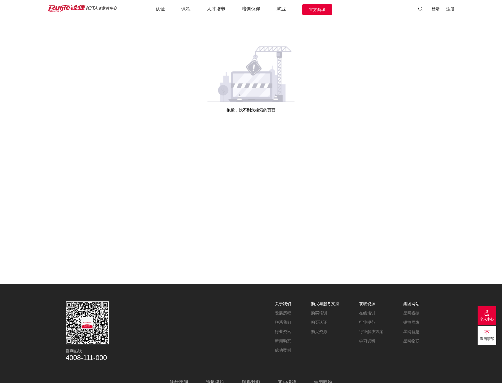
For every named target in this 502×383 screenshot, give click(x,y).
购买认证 (319, 322)
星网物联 (411, 341)
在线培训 (367, 313)
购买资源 (319, 331)
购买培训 (319, 313)
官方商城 (317, 9)
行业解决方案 (371, 331)
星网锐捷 (411, 313)
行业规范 (367, 322)
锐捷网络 (411, 322)
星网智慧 (411, 331)
